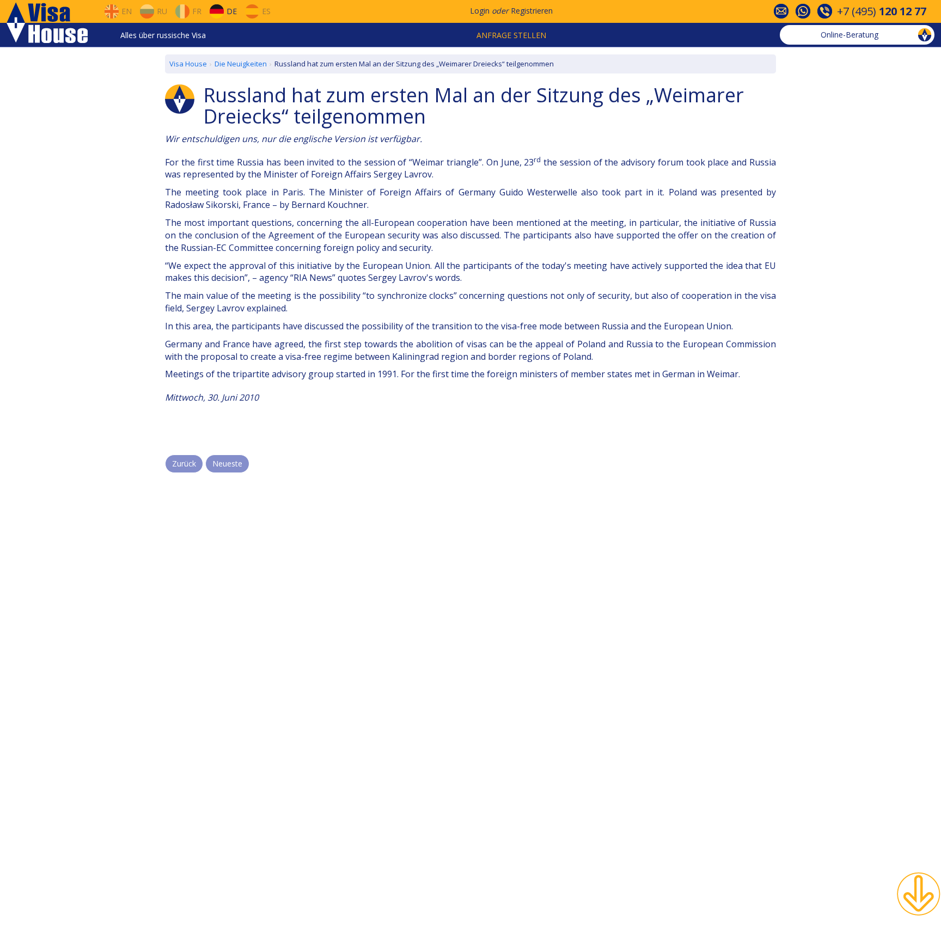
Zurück (184, 463)
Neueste (227, 463)
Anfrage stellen (511, 35)
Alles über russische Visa (163, 35)
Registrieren (532, 10)
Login (480, 10)
